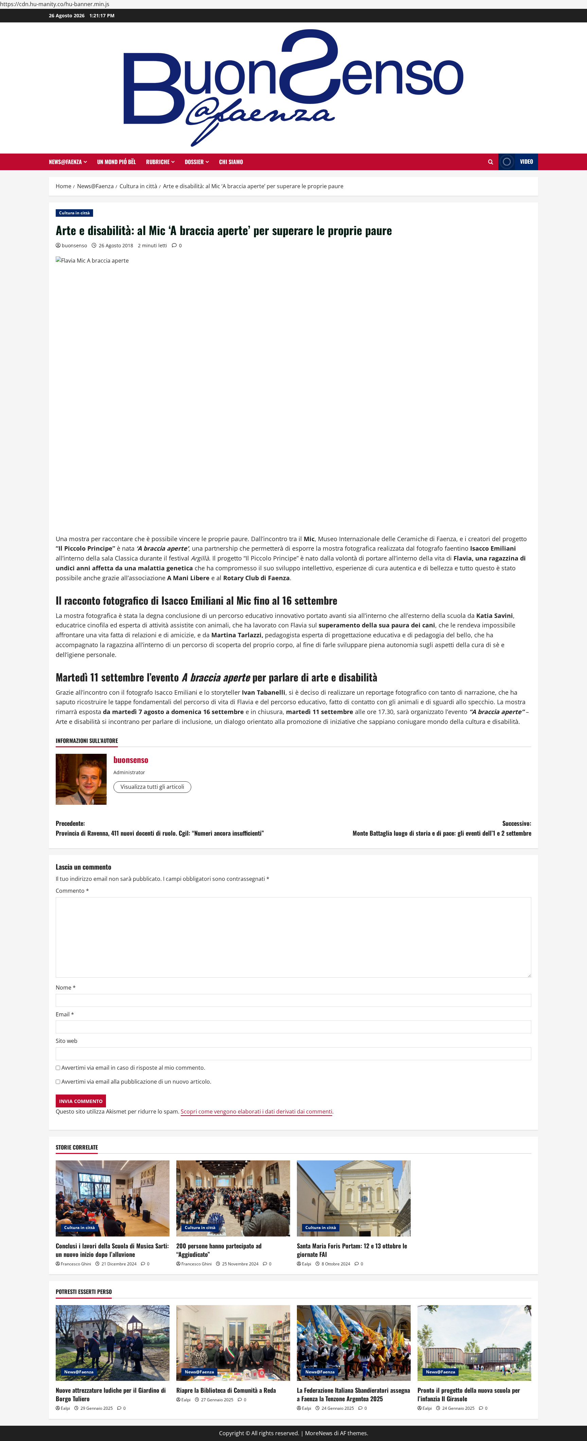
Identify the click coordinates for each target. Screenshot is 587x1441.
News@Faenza (65, 162)
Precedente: (160, 828)
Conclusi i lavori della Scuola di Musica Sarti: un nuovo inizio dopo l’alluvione (112, 1250)
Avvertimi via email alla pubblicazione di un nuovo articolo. (136, 1081)
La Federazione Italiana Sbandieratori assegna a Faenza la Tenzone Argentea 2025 (353, 1394)
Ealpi (306, 1264)
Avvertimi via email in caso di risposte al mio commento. (133, 1067)
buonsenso (74, 245)
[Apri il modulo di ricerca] (490, 161)
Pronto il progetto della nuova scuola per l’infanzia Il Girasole (468, 1394)
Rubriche (158, 162)
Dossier (194, 162)
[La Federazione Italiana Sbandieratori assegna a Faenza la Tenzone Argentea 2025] (354, 1343)
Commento (72, 890)
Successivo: (442, 828)
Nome (66, 987)
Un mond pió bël (116, 162)
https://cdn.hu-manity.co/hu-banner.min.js (54, 4)
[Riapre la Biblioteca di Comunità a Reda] (233, 1343)
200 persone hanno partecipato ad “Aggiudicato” (219, 1250)
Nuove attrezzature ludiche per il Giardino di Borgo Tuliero (111, 1394)
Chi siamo (231, 162)
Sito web (66, 1041)
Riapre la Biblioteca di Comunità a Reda (226, 1390)
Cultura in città (74, 213)
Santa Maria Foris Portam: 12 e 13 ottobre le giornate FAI (352, 1250)
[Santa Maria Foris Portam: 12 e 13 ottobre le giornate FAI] (354, 1198)
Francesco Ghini (76, 1264)
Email (65, 1014)
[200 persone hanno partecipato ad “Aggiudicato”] (233, 1198)
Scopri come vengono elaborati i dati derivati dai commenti (256, 1111)
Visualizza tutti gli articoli (152, 786)
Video (526, 161)
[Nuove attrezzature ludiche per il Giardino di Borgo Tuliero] (113, 1343)
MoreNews (319, 1433)
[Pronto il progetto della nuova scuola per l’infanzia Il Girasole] (474, 1343)
